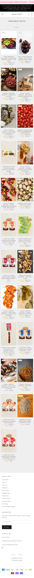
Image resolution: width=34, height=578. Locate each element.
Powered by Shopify (17, 560)
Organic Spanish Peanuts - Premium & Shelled (9, 95)
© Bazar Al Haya (17, 558)
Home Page (5, 504)
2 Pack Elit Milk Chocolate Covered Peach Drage (9, 421)
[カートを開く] (32, 14)
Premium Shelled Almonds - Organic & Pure (25, 386)
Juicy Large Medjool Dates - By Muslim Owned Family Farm (25, 58)
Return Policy (5, 490)
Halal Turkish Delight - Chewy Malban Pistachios (25, 312)
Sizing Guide (5, 479)
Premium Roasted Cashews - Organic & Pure (25, 277)
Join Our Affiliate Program (8, 506)
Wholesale (5, 488)
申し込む (6, 527)
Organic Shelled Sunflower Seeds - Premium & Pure (25, 421)
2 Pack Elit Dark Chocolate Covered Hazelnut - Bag (25, 349)
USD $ (13, 554)
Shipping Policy (6, 493)
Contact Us (5, 485)
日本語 (19, 554)
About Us (4, 482)
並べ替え (16, 27)
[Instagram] (2, 547)
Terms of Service (6, 498)
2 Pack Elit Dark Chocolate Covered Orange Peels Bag (9, 240)
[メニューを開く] (2, 14)
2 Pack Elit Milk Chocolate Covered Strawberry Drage (9, 456)
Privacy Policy (5, 496)
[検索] (29, 14)
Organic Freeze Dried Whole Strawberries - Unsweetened (25, 132)
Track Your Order (6, 501)
